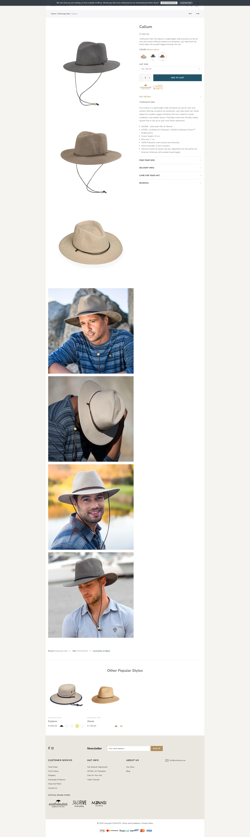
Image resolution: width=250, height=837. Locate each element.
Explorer (52, 721)
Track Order (53, 767)
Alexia (90, 721)
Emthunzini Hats (61, 651)
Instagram (52, 748)
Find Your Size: (147, 160)
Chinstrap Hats (64, 14)
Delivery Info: (146, 167)
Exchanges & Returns (56, 779)
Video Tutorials (93, 779)
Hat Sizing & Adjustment (97, 767)
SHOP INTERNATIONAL (169, 3)
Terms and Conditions (131, 823)
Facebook (49, 748)
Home (53, 14)
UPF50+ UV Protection (96, 771)
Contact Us (52, 788)
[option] (66, 703)
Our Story (130, 767)
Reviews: (144, 183)
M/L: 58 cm (146, 69)
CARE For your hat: (149, 175)
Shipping (51, 775)
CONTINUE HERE (186, 3)
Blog (128, 771)
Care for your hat (94, 775)
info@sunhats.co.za (177, 760)
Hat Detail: (145, 96)
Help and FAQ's (54, 784)
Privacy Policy (147, 823)
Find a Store (53, 771)
